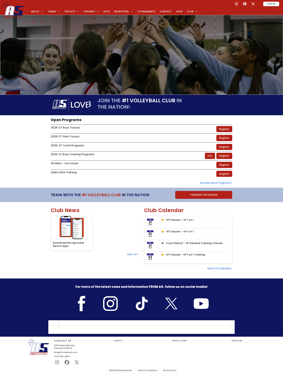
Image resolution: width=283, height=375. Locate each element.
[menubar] (114, 11)
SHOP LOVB (237, 340)
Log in (271, 3)
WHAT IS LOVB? (179, 340)
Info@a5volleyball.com (65, 352)
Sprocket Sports (124, 370)
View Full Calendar (219, 268)
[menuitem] (37, 11)
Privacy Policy (170, 370)
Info (210, 156)
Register (224, 129)
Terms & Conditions (147, 370)
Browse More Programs (215, 183)
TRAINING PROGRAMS (203, 195)
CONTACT (118, 340)
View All (132, 254)
